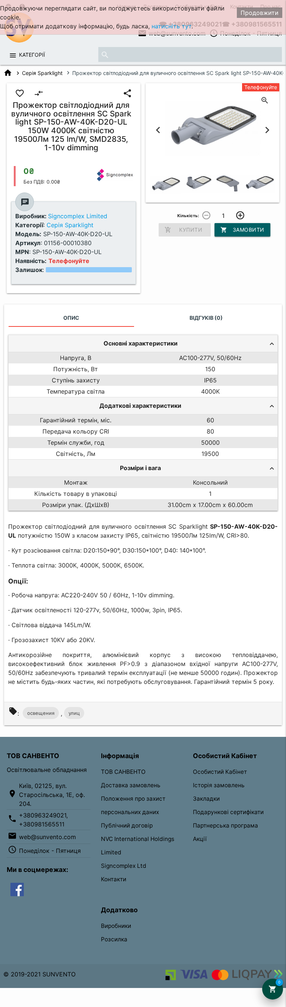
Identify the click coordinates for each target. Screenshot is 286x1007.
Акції (200, 838)
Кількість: (188, 215)
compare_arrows (39, 93)
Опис (71, 318)
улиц (74, 713)
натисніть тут (171, 26)
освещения (40, 713)
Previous (158, 130)
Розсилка (114, 939)
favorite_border (20, 93)
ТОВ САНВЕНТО (123, 771)
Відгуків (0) (206, 318)
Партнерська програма (225, 825)
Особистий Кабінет (220, 771)
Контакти (113, 879)
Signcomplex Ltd (123, 865)
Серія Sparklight (42, 73)
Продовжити (260, 12)
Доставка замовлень (131, 785)
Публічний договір (127, 825)
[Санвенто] (17, 889)
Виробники (116, 925)
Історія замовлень (219, 785)
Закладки (206, 798)
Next (267, 130)
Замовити (242, 229)
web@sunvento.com (47, 837)
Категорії (32, 54)
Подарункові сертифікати (228, 812)
